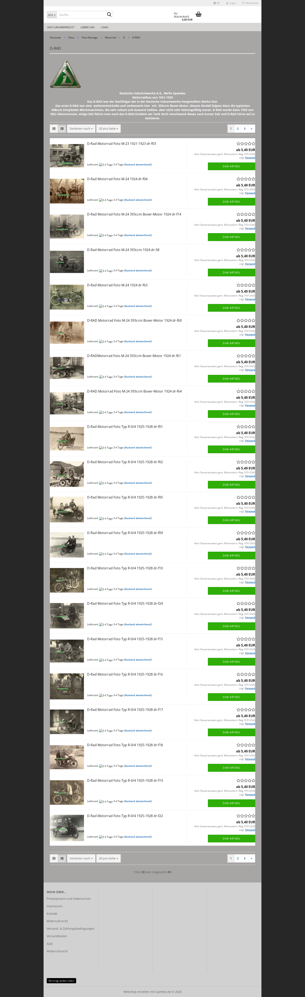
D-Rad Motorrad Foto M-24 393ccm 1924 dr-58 (123, 249)
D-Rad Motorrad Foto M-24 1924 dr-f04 (117, 179)
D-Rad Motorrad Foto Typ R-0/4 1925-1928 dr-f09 (125, 533)
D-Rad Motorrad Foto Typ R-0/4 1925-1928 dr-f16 (125, 674)
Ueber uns (88, 27)
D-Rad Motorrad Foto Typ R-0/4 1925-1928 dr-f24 (125, 603)
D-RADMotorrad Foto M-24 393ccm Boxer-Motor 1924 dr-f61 (134, 355)
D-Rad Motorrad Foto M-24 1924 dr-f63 (117, 285)
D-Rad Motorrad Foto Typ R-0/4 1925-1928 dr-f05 (125, 497)
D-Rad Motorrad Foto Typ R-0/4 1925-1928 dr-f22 (125, 816)
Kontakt (52, 914)
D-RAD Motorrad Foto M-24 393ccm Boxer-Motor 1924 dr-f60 (134, 320)
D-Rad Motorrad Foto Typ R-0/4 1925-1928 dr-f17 (125, 709)
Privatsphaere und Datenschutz (69, 899)
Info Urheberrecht (60, 27)
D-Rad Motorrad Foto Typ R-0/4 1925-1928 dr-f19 (125, 780)
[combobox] (81, 128)
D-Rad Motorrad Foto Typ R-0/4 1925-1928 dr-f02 (125, 462)
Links (104, 27)
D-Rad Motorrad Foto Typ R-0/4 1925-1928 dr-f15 (125, 639)
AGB (49, 944)
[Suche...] (109, 14)
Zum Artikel (231, 166)
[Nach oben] (293, 991)
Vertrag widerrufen (61, 980)
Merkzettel (251, 3)
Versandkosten (57, 936)
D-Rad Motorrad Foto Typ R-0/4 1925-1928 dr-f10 (125, 568)
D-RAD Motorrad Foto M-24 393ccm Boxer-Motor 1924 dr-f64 (134, 391)
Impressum (54, 906)
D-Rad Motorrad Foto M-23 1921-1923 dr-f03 (121, 143)
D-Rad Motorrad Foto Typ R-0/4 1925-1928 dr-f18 (125, 745)
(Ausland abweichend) (138, 164)
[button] (216, 3)
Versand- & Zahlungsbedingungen (70, 929)
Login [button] (232, 3)
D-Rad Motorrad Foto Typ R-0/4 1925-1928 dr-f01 (125, 426)
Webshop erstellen (136, 992)
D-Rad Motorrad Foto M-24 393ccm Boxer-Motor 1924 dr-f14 (134, 214)
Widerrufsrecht (57, 921)
